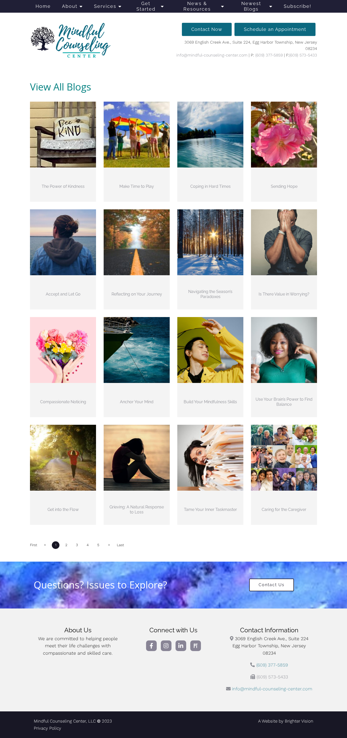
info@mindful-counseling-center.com (211, 55)
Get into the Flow (63, 509)
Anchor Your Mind (136, 401)
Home (43, 6)
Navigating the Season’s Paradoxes (210, 294)
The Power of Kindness (63, 186)
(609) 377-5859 (269, 55)
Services (105, 6)
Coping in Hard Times (210, 186)
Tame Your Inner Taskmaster (210, 509)
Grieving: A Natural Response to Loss (136, 509)
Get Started (145, 6)
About (69, 6)
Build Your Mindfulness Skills (210, 401)
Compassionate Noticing (63, 401)
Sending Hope (284, 186)
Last (120, 545)
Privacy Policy (47, 728)
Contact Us (272, 584)
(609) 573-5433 (303, 55)
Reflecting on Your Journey (137, 294)
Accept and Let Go (63, 294)
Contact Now (206, 29)
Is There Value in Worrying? (284, 294)
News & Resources (197, 6)
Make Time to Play (136, 186)
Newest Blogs (251, 6)
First (33, 545)
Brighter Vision (299, 721)
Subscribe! (297, 6)
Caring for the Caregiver (284, 509)
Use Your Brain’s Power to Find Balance (284, 402)
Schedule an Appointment (275, 29)
